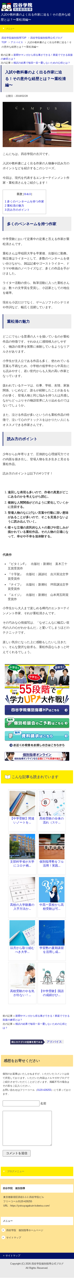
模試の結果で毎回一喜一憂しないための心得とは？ (41, 63)
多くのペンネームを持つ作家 (24, 201)
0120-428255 (44, 1090)
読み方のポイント (17, 209)
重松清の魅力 (14, 205)
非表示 (27, 194)
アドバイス (54, 1041)
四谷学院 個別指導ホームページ (24, 1230)
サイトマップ (13, 1237)
